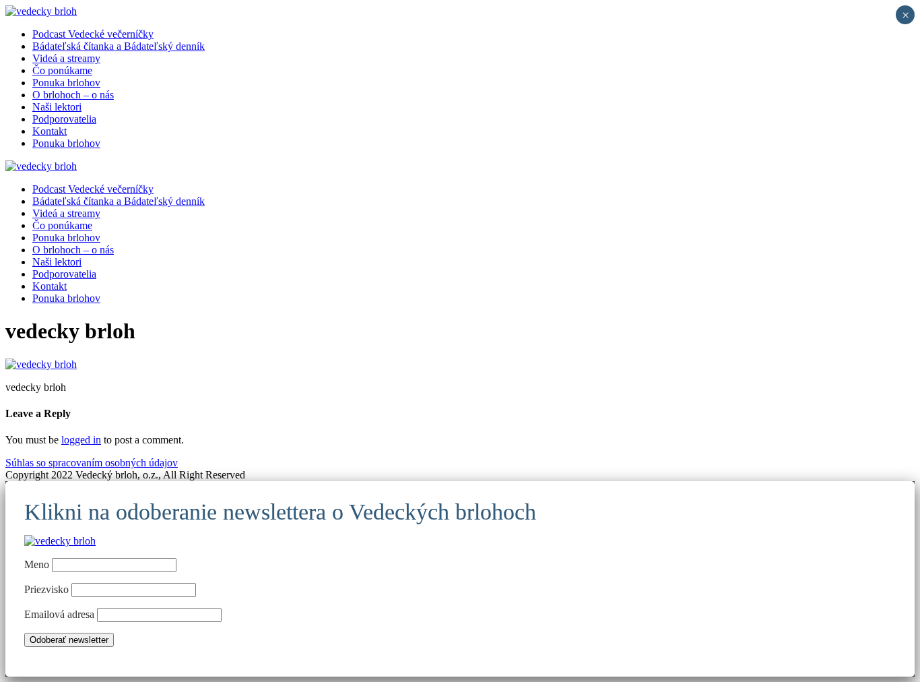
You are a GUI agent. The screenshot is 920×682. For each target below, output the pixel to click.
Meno (36, 564)
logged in (81, 439)
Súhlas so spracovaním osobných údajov (91, 462)
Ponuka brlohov (66, 82)
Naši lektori (56, 107)
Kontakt (49, 131)
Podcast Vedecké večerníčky (93, 34)
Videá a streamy (66, 58)
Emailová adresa (60, 614)
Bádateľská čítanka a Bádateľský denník (118, 46)
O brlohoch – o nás (73, 94)
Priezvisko (46, 589)
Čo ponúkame (62, 70)
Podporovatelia (64, 119)
